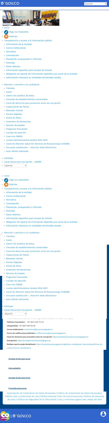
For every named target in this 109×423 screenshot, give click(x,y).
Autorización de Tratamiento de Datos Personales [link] (31, 393)
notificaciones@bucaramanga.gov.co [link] (51, 333)
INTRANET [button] (7, 24)
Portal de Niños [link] (13, 118)
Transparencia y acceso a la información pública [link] (28, 40)
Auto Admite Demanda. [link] (17, 151)
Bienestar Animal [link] (14, 110)
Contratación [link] (12, 55)
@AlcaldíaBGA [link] (15, 368)
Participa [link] (10, 63)
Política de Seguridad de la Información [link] (37, 399)
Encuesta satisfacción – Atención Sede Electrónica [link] (31, 147)
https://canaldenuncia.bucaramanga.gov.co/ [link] (70, 337)
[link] (10, 5)
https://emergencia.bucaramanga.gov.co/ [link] (34, 341)
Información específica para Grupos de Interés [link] (29, 70)
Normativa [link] (11, 51)
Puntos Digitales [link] (14, 114)
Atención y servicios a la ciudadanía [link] (21, 84)
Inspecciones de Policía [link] (17, 107)
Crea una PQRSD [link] (14, 136)
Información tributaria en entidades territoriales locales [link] (33, 77)
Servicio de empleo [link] (15, 125)
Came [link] (9, 92)
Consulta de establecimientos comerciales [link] (27, 99)
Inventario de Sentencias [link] (18, 121)
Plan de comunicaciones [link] (70, 396)
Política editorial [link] (48, 396)
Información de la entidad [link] (19, 44)
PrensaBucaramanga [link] (18, 388)
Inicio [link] (6, 27)
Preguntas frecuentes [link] (16, 129)
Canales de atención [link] (16, 132)
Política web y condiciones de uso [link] (21, 396)
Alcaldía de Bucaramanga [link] (19, 359)
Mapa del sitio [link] (95, 399)
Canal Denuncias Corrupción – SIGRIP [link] (22, 162)
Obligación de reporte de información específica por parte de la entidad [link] (41, 74)
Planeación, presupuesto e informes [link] (23, 59)
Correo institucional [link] (16, 48)
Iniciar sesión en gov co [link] (13, 17)
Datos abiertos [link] (13, 66)
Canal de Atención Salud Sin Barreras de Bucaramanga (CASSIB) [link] (38, 144)
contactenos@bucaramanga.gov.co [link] (38, 329)
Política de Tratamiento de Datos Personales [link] (79, 393)
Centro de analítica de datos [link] (20, 95)
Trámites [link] (10, 88)
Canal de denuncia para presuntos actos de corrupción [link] (33, 103)
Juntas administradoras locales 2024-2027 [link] (27, 140)
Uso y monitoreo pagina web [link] (72, 399)
